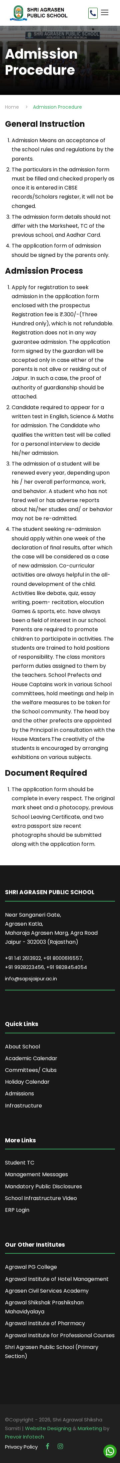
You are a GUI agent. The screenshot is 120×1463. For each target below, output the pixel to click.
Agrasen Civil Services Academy (47, 1291)
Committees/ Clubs (31, 1070)
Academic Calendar (31, 1058)
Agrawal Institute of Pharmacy (45, 1323)
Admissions (19, 1093)
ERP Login (17, 1210)
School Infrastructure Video (41, 1198)
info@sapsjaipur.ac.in (31, 978)
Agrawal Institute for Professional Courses (60, 1335)
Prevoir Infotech (24, 1436)
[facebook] (48, 1446)
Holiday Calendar (27, 1082)
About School (22, 1046)
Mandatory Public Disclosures (43, 1186)
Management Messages (36, 1174)
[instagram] (60, 1446)
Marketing (90, 1428)
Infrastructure (23, 1105)
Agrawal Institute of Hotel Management (57, 1279)
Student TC (19, 1163)
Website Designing (48, 1428)
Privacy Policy (21, 1446)
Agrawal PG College (31, 1267)
